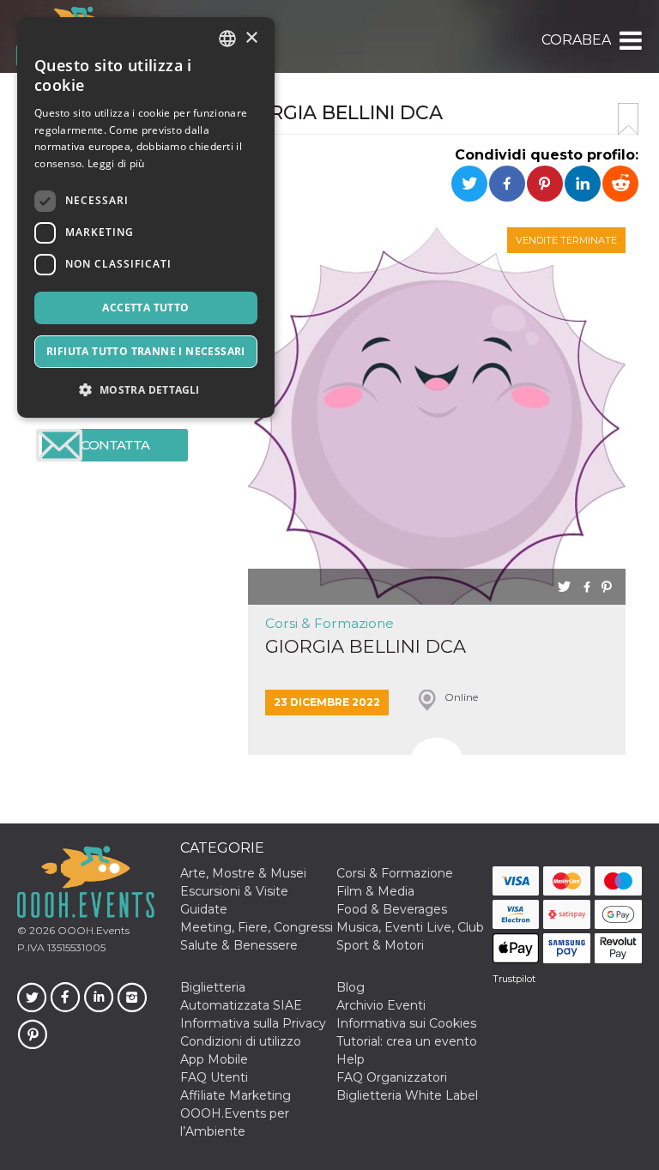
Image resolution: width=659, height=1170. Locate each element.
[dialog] (146, 217)
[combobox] (227, 38)
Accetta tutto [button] (145, 307)
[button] (629, 40)
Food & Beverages (391, 909)
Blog (350, 987)
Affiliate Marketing (235, 1095)
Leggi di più (116, 163)
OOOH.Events (92, 930)
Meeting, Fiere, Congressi (256, 927)
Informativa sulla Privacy (253, 1023)
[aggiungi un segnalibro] (628, 119)
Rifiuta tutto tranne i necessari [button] (145, 351)
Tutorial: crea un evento (406, 1041)
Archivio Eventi (381, 1005)
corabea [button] (576, 40)
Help (350, 1059)
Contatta (115, 445)
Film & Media (375, 891)
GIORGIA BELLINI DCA (365, 646)
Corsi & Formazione (329, 623)
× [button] (251, 38)
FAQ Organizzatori (391, 1077)
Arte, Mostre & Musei (243, 873)
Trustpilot (514, 979)
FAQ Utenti (214, 1077)
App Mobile (214, 1059)
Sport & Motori (380, 945)
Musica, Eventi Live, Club (410, 927)
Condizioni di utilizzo (240, 1041)
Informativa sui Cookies (406, 1023)
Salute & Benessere (239, 945)
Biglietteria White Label (407, 1095)
